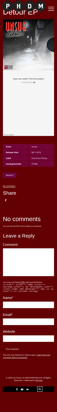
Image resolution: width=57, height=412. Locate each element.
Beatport (10, 175)
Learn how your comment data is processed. (26, 356)
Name (8, 298)
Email (8, 315)
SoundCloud (27, 389)
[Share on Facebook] (5, 200)
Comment (10, 245)
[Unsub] (23, 6)
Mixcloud (32, 389)
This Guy (39, 380)
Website (9, 331)
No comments (9, 186)
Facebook (16, 389)
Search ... (39, 389)
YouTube (22, 389)
